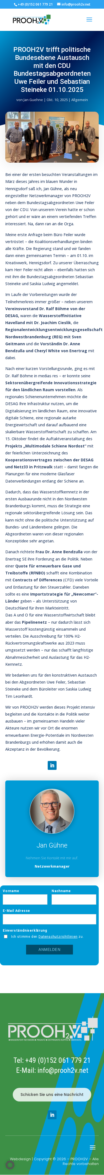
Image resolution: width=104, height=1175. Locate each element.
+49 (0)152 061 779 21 (58, 1060)
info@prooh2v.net (62, 1070)
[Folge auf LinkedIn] (52, 765)
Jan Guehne (33, 99)
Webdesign (20, 1159)
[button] (10, 1165)
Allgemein (79, 99)
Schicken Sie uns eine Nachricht (52, 1094)
